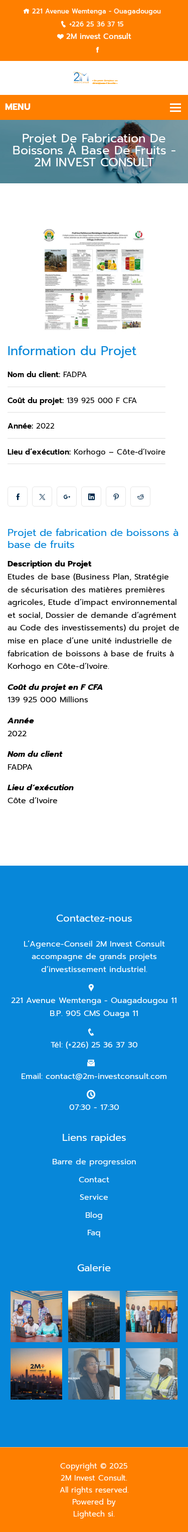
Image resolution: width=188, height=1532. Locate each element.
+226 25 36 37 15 (96, 24)
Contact (94, 1180)
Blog (94, 1215)
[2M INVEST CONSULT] (94, 78)
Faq (94, 1233)
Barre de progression (94, 1162)
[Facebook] (97, 50)
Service (94, 1197)
